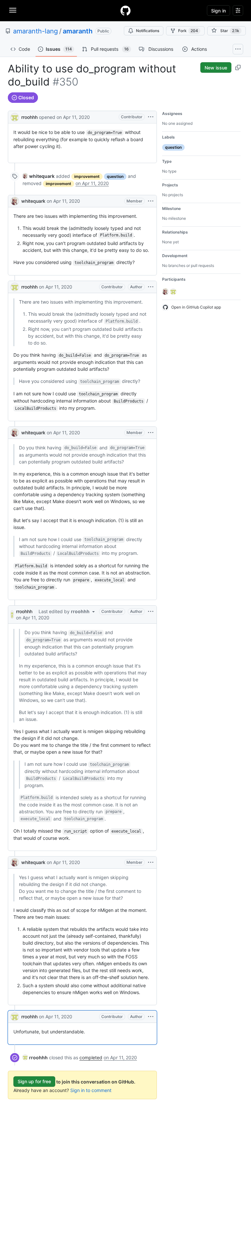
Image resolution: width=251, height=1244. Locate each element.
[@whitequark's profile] (15, 201)
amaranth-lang (35, 31)
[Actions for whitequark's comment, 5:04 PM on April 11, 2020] (150, 201)
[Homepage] (125, 10)
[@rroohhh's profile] (15, 116)
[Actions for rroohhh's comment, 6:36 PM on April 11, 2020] (150, 287)
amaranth (77, 31)
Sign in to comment (90, 1090)
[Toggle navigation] (13, 10)
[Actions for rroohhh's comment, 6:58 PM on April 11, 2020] (150, 1016)
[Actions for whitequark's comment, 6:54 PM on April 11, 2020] (150, 862)
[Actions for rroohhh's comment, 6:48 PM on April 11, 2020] (150, 611)
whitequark (33, 201)
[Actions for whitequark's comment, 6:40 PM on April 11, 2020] (150, 432)
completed (90, 1057)
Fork (188, 30)
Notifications (147, 30)
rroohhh (29, 117)
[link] (39, 176)
